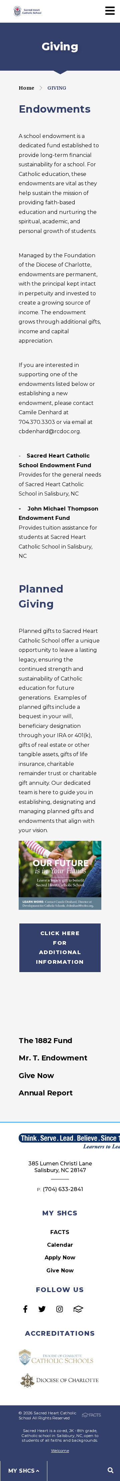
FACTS (59, 1232)
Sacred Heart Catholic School (26, 11)
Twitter (42, 1309)
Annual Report (46, 1092)
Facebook (25, 1309)
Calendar (60, 1245)
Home (26, 88)
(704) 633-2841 (63, 1189)
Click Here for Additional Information (60, 947)
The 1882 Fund (45, 1040)
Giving (56, 88)
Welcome (60, 1450)
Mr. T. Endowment (53, 1057)
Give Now (36, 1075)
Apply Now (60, 1257)
